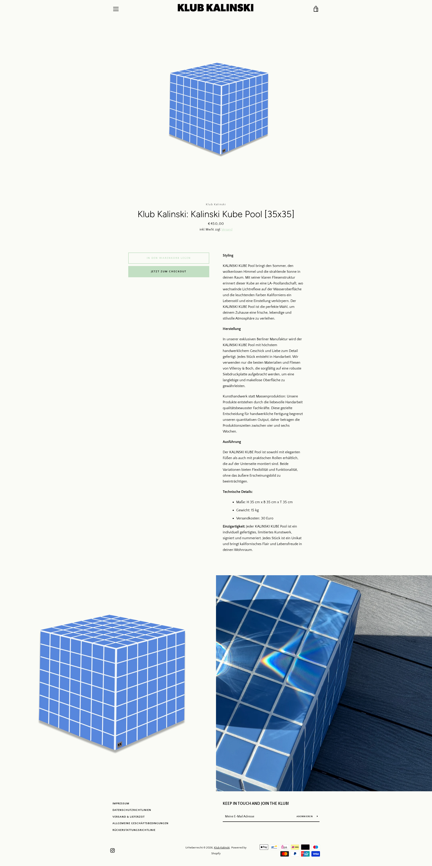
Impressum (120, 803)
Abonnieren (305, 816)
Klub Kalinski (222, 847)
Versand (226, 229)
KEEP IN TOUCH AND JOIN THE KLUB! (256, 803)
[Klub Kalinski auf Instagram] (112, 850)
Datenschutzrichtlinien (131, 810)
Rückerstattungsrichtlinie (133, 830)
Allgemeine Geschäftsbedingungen (140, 823)
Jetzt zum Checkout (168, 271)
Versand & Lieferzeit (128, 816)
